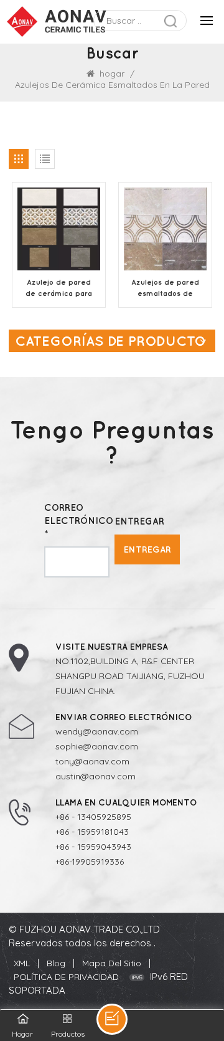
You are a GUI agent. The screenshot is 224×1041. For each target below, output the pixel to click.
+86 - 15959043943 (93, 846)
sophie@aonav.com (96, 746)
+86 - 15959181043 (92, 831)
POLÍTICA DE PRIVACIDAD (66, 976)
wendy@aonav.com (96, 731)
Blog (56, 963)
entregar (147, 549)
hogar (112, 73)
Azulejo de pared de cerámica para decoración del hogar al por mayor (59, 288)
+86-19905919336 (89, 861)
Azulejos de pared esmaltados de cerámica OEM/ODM (165, 288)
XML (22, 963)
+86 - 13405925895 (93, 816)
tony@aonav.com (92, 761)
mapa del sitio (111, 963)
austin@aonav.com (95, 776)
